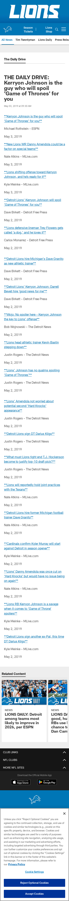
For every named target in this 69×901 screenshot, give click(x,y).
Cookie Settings (34, 871)
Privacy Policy (16, 864)
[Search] (56, 29)
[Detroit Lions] (34, 800)
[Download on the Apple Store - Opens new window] (20, 782)
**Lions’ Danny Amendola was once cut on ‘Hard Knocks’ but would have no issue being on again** (34, 576)
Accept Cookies (34, 893)
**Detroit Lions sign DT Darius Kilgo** (29, 433)
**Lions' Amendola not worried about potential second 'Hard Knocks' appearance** (29, 405)
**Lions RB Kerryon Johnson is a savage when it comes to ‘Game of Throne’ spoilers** (31, 608)
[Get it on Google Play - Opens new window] (47, 784)
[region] (34, 854)
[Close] (64, 813)
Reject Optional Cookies (34, 882)
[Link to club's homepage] (7, 28)
